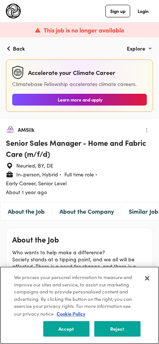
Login (143, 11)
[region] (79, 305)
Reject (117, 328)
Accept (66, 328)
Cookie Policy (71, 313)
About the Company (87, 211)
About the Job (26, 211)
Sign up (117, 11)
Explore (136, 48)
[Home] (13, 11)
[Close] (147, 278)
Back (19, 48)
